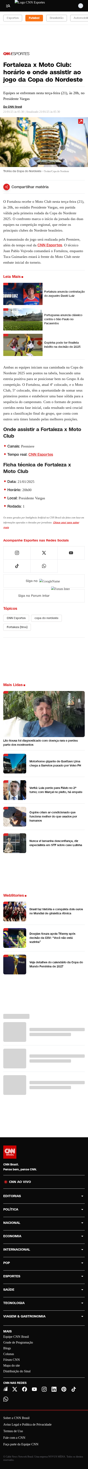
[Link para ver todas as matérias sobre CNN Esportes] (16, 54)
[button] (44, 147)
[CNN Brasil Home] (37, 6)
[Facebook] (24, 1389)
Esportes (13, 18)
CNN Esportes (49, 245)
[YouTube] (34, 1389)
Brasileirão (56, 18)
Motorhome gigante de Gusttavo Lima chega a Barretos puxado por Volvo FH (55, 763)
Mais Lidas (13, 685)
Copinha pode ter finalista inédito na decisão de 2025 (62, 345)
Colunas (8, 1354)
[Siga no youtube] (71, 553)
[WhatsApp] (5, 1399)
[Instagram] (44, 1389)
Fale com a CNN (14, 1437)
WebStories (13, 895)
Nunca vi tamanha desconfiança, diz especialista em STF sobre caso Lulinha (55, 843)
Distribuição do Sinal (16, 1371)
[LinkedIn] (54, 1389)
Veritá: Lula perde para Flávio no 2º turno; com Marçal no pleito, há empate (55, 790)
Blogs (7, 1348)
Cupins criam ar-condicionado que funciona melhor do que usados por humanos (53, 816)
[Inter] (5, 1389)
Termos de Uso (13, 1431)
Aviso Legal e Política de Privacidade (27, 1424)
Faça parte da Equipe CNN (20, 1444)
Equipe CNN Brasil (16, 1336)
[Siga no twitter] (44, 553)
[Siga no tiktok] (17, 566)
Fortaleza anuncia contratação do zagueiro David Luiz (64, 294)
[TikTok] (73, 1389)
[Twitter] (14, 1389)
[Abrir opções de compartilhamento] (6, 187)
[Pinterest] (63, 1389)
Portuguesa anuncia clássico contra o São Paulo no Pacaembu (63, 319)
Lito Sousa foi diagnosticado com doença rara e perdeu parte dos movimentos (40, 743)
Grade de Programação (18, 1342)
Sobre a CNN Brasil (16, 1418)
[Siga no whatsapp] (44, 566)
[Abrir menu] (8, 5)
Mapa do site (11, 1365)
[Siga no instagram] (17, 553)
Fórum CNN (11, 1359)
